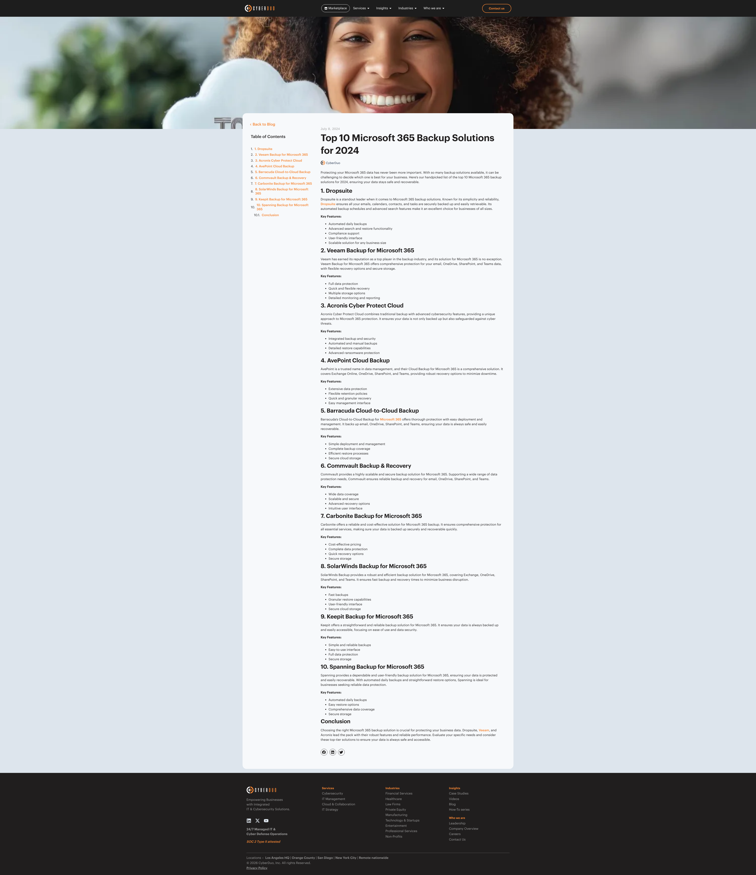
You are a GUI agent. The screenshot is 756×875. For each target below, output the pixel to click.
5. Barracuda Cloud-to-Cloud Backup (282, 172)
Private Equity (395, 809)
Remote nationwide (373, 858)
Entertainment (396, 826)
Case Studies (458, 793)
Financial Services (398, 793)
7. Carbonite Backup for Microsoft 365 (283, 183)
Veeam (484, 730)
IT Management (333, 799)
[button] (324, 752)
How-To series (459, 809)
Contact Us (457, 839)
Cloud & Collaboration (338, 804)
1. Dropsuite (263, 149)
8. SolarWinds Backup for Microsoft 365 (281, 191)
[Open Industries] (415, 8)
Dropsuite (328, 204)
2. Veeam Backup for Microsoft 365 (281, 154)
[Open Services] (368, 8)
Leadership (457, 823)
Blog (452, 804)
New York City (346, 858)
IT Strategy (330, 809)
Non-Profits (393, 836)
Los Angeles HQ (276, 858)
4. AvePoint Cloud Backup (274, 166)
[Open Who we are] (443, 8)
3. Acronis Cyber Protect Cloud (278, 160)
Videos (454, 799)
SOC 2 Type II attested (263, 842)
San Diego (325, 858)
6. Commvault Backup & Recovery (280, 178)
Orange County (303, 858)
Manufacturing (396, 815)
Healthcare (393, 799)
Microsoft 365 (390, 419)
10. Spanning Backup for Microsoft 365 (283, 207)
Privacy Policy (257, 868)
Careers (454, 834)
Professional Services (401, 831)
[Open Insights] (390, 8)
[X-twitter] (257, 820)
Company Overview (463, 829)
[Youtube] (266, 820)
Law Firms (392, 804)
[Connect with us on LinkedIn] (248, 820)
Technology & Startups (402, 820)
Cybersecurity (332, 793)
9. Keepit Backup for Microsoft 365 (281, 199)
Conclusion (270, 215)
